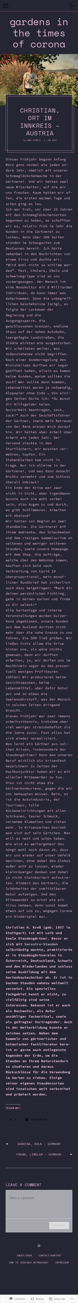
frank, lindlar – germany (39, 1154)
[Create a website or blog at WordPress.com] (39, 1246)
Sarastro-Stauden (41, 944)
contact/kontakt (50, 1255)
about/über (24, 1255)
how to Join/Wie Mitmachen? (28, 1262)
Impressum (62, 1262)
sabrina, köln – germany (39, 1144)
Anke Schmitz (34, 140)
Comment (59, 1225)
